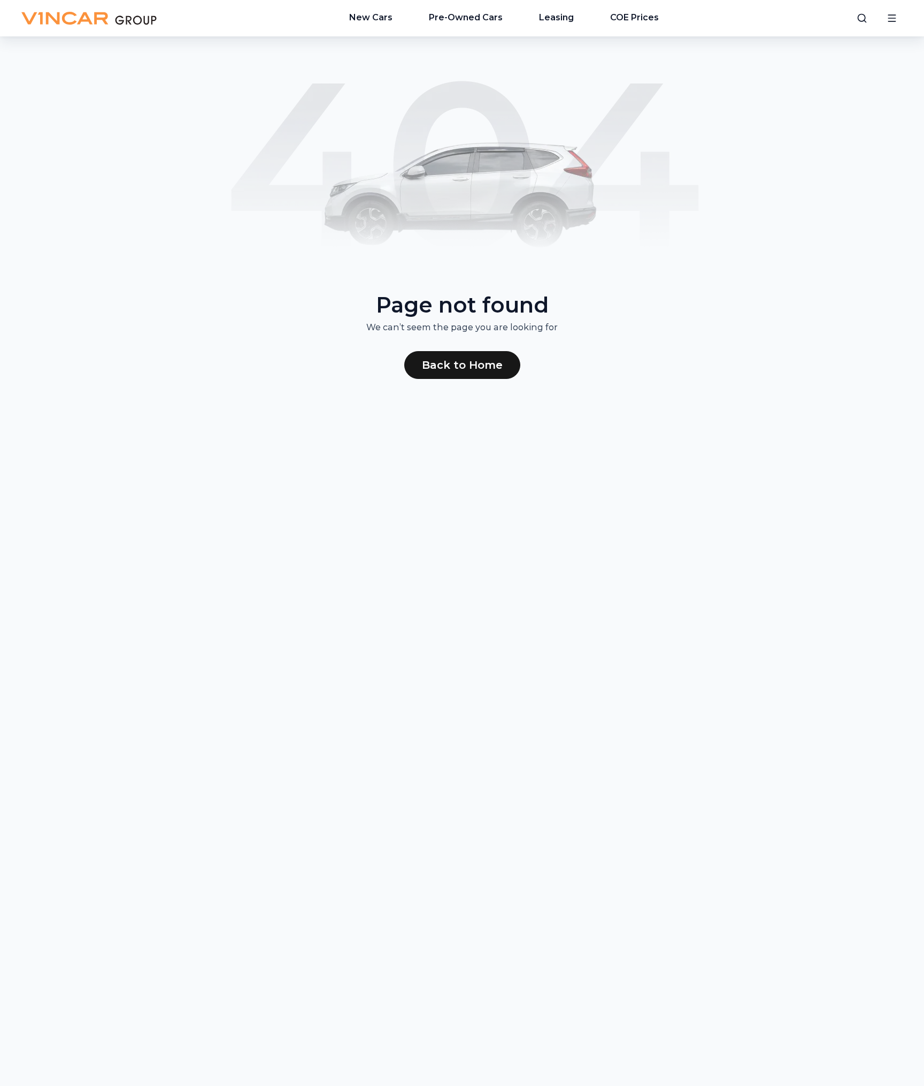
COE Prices (634, 17)
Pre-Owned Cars (466, 17)
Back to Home (462, 365)
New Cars (370, 17)
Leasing (556, 17)
